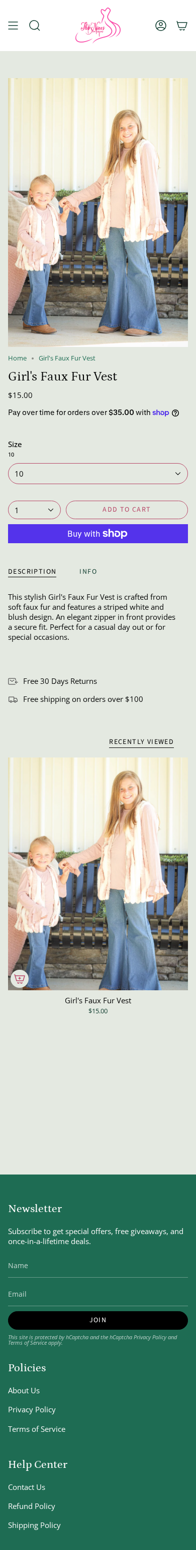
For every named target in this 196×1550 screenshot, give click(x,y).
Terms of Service (27, 1342)
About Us (24, 1390)
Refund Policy (31, 1506)
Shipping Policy (34, 1525)
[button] (35, 25)
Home (17, 358)
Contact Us (26, 1487)
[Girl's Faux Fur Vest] (98, 873)
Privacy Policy (150, 1337)
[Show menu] (13, 25)
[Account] (161, 25)
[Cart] (182, 25)
